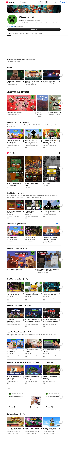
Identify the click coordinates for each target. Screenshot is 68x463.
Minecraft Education (11, 323)
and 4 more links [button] (19, 26)
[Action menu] (40, 407)
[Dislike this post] (14, 407)
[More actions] (23, 81)
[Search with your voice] (46, 2)
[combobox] (30, 2)
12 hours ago (20, 393)
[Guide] (3, 2)
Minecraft (9, 144)
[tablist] (34, 34)
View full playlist (10, 241)
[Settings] (55, 2)
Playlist (15, 239)
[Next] (60, 75)
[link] (25, 401)
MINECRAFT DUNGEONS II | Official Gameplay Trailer (21, 59)
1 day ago (56, 393)
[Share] (30, 407)
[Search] (40, 2)
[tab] (9, 34)
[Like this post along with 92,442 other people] (9, 407)
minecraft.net (12, 26)
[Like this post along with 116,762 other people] (46, 407)
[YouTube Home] (10, 2)
